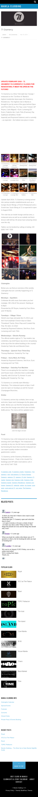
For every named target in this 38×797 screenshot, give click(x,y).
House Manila (23, 651)
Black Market (22, 671)
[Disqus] (19, 534)
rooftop (22, 485)
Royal (20, 571)
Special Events (6, 705)
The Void (21, 611)
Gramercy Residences (18, 482)
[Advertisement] (19, 60)
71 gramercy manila (18, 472)
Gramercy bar (10, 480)
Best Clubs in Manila (19, 776)
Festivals (4, 709)
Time (19, 681)
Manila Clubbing (11, 6)
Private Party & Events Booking (11, 719)
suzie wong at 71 (10, 488)
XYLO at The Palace (25, 581)
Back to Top (18, 766)
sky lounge (28, 485)
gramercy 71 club (21, 477)
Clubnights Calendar (7, 702)
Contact (19, 782)
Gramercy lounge (6, 482)
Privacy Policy (10, 790)
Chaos (20, 661)
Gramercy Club (28, 480)
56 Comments (13, 34)
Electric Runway (26, 474)
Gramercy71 (9, 485)
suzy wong (19, 488)
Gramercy (4, 477)
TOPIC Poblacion (24, 601)
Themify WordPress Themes (24, 790)
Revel (20, 591)
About (32, 779)
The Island (21, 621)
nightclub (16, 485)
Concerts (4, 712)
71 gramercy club (6, 472)
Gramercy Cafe (18, 480)
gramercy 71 (11, 477)
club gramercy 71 (16, 474)
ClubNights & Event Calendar (15, 779)
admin (4, 34)
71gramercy (27, 472)
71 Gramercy (7, 29)
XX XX (19, 641)
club (8, 474)
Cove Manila (22, 631)
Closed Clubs (5, 716)
